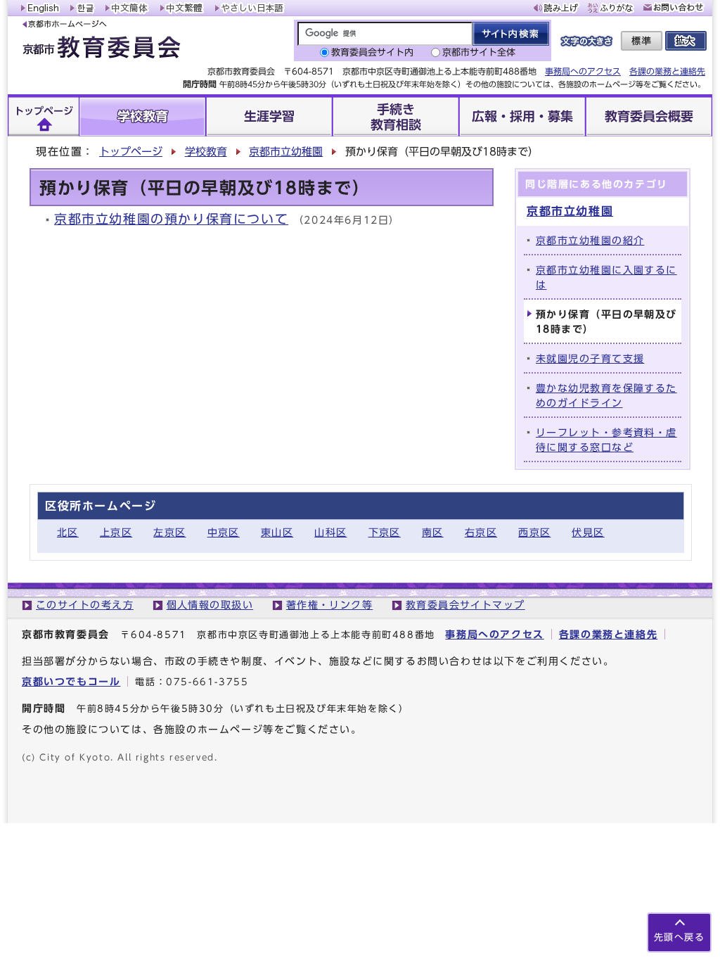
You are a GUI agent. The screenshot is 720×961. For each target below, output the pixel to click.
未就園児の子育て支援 (590, 358)
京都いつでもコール (71, 681)
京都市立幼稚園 (286, 151)
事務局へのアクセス (583, 71)
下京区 (384, 532)
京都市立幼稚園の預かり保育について (171, 219)
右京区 (481, 532)
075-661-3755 (207, 682)
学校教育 (206, 151)
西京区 (534, 532)
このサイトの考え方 (85, 604)
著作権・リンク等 (329, 604)
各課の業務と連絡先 (667, 71)
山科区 (330, 532)
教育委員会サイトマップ (465, 604)
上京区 (116, 532)
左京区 (169, 532)
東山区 (277, 532)
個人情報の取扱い (210, 604)
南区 (433, 532)
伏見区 (588, 532)
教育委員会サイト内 (372, 52)
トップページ (130, 151)
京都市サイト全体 (478, 52)
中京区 (223, 532)
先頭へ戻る (679, 937)
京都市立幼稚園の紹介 (590, 240)
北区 (68, 532)
